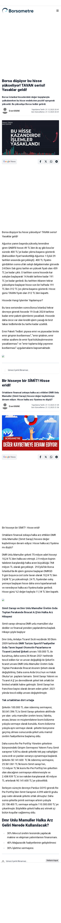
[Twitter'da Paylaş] (45, 161)
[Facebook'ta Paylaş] (40, 161)
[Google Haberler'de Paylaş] (9, 161)
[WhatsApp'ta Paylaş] (56, 161)
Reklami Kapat (52, 860)
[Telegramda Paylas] (51, 161)
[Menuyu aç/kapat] (57, 10)
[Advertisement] (30, 45)
